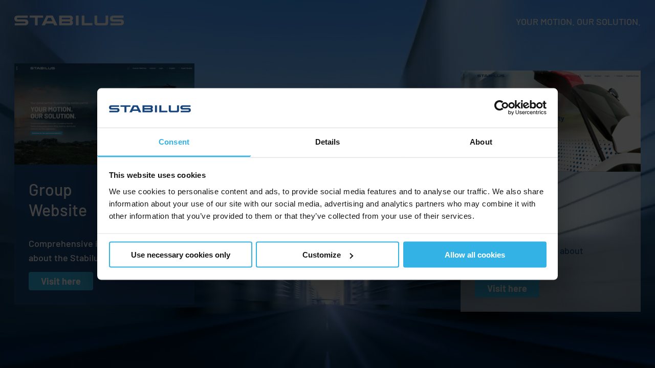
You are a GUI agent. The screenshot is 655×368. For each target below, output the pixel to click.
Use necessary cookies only (180, 254)
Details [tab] (327, 141)
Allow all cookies (475, 254)
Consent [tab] (174, 141)
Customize (321, 254)
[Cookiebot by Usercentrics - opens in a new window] (502, 108)
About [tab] (481, 141)
